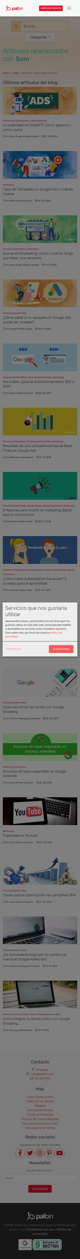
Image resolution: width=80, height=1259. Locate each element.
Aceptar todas (61, 649)
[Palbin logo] (14, 8)
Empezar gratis (51, 8)
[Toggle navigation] (69, 8)
